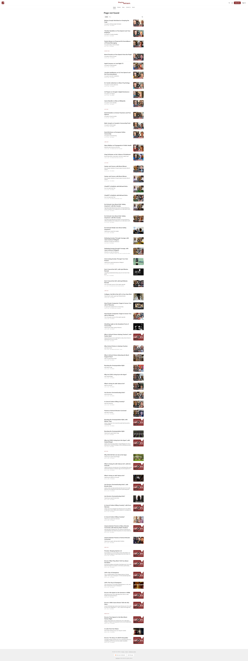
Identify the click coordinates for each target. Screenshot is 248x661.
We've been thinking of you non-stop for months (115, 630)
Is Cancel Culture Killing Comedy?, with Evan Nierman (117, 506)
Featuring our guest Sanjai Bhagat (111, 456)
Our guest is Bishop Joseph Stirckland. (112, 24)
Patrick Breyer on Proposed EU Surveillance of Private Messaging (117, 42)
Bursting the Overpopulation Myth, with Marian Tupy (116, 420)
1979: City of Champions (111, 572)
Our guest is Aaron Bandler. (110, 102)
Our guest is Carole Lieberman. (111, 84)
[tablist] (107, 17)
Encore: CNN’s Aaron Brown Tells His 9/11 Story (116, 603)
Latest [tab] (106, 16)
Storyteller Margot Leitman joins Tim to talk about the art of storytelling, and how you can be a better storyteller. (117, 640)
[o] (138, 23)
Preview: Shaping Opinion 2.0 (113, 551)
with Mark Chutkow (108, 412)
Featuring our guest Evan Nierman (112, 518)
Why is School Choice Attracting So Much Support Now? (116, 355)
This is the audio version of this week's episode (114, 284)
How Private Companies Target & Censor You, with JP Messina (117, 304)
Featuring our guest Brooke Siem (111, 498)
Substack (118, 658)
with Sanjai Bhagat (108, 376)
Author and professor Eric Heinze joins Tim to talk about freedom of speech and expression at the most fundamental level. (117, 621)
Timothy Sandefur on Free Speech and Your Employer (117, 31)
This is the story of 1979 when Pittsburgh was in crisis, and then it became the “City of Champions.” (117, 585)
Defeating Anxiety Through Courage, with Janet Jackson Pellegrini (116, 238)
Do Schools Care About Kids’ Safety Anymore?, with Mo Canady (115, 205)
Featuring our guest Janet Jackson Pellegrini (114, 262)
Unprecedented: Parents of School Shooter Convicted (117, 538)
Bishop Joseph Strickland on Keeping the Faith (116, 21)
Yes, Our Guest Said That (109, 188)
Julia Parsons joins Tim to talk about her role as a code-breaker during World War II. (116, 595)
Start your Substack (120, 655)
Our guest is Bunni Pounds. (110, 56)
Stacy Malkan (119, 148)
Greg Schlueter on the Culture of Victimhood (117, 154)
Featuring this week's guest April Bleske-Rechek (114, 296)
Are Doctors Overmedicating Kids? (114, 392)
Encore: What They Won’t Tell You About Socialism (116, 561)
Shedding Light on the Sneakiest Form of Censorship (116, 324)
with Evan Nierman (108, 403)
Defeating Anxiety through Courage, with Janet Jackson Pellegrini (116, 249)
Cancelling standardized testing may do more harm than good (116, 273)
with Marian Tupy (108, 367)
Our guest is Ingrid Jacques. (110, 65)
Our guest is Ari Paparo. (109, 93)
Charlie (115, 253)
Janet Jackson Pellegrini (125, 253)
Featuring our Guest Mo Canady (111, 231)
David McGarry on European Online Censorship (114, 133)
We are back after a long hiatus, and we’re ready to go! (116, 156)
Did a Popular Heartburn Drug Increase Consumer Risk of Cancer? (117, 168)
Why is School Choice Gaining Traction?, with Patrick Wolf (117, 335)
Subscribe (237, 2)
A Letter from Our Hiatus (111, 628)
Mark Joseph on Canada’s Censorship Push (117, 123)
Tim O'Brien (112, 25)
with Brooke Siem (108, 394)
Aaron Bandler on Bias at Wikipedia (114, 101)
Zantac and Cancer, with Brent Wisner (115, 166)
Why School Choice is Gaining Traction (116, 346)
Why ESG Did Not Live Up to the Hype (115, 455)
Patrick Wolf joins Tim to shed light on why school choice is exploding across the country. (117, 338)
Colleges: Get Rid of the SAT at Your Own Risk (118, 294)
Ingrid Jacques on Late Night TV (113, 63)
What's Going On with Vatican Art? (114, 383)
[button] (114, 7)
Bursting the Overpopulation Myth (114, 365)
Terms (126, 651)
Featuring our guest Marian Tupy (111, 433)
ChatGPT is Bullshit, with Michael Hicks (116, 186)
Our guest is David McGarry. (110, 135)
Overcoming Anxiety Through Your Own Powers (116, 259)
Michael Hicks (119, 198)
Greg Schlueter (119, 157)
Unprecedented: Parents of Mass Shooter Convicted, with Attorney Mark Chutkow (116, 526)
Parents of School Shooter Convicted (115, 410)
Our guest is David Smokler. (110, 116)
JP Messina (118, 308)
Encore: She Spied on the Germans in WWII (117, 592)
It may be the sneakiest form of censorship (113, 306)
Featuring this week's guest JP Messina (112, 327)
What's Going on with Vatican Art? (114, 475)
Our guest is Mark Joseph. (110, 125)
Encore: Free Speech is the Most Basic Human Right (115, 617)
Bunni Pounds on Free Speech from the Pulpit (118, 54)
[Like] (105, 27)
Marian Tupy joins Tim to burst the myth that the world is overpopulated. (117, 423)
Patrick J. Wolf (119, 349)
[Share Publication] (232, 3)
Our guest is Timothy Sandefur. (111, 34)
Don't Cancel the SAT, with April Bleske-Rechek (116, 281)
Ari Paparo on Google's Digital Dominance (116, 92)
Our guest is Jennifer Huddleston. (111, 76)
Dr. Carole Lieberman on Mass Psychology (117, 83)
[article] (124, 23)
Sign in (244, 2)
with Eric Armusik (108, 385)
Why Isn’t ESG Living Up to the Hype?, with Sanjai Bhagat (117, 441)
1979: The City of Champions (112, 582)
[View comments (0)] (114, 27)
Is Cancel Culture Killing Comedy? (114, 401)
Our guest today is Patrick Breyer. (111, 44)
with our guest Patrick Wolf (110, 358)
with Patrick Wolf (108, 348)
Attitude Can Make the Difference (111, 241)
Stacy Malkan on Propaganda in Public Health (117, 145)
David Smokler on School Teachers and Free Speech (117, 113)
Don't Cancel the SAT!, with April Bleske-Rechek (116, 270)
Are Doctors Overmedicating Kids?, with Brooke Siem (116, 485)
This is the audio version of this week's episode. (114, 317)
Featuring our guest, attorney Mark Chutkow (114, 541)
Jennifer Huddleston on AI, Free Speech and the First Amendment (117, 73)
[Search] (229, 3)
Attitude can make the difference (111, 252)
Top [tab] (110, 16)
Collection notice (132, 651)
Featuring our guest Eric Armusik (111, 477)
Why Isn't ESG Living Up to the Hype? (115, 374)
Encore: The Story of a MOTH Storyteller (116, 637)
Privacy (122, 651)
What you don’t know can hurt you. (112, 147)
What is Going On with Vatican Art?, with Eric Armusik (117, 464)
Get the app (130, 655)
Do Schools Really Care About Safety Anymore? (115, 228)
